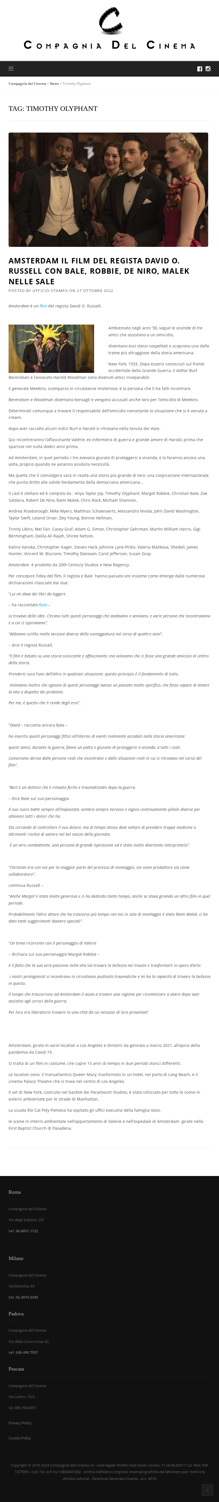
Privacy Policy (20, 1422)
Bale (42, 604)
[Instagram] (208, 69)
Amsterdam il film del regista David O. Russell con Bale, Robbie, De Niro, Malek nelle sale (99, 271)
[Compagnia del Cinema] (109, 27)
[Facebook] (199, 69)
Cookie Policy (20, 1438)
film (43, 306)
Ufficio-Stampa (50, 290)
